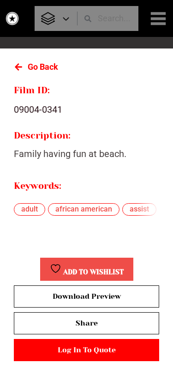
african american (83, 209)
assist (139, 209)
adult (29, 209)
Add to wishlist (92, 272)
